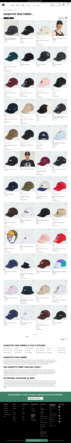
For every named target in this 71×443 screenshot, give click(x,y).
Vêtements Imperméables (17, 348)
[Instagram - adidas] (63, 410)
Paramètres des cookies (11, 440)
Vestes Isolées (49, 352)
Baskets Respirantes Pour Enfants (8, 352)
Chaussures (28, 5)
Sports (34, 5)
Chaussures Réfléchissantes (50, 348)
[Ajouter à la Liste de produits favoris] (17, 22)
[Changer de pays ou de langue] (68, 3)
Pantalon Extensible (61, 350)
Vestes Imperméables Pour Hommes (40, 348)
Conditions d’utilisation (60, 440)
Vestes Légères (28, 350)
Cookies (23, 440)
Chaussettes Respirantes (41, 352)
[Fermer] (26, 440)
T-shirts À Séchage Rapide (61, 348)
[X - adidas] (63, 412)
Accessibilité (53, 440)
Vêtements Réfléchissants (50, 350)
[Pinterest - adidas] (63, 415)
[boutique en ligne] (3, 4)
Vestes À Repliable (28, 352)
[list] (31, 18)
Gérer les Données (19, 440)
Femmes (18, 5)
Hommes (12, 5)
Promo (38, 5)
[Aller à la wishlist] (65, 5)
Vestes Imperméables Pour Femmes (40, 350)
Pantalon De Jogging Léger (29, 348)
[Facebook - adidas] (63, 407)
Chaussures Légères (18, 350)
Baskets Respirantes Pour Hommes (8, 350)
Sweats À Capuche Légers (18, 352)
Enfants (23, 5)
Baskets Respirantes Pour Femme (8, 348)
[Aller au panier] (68, 5)
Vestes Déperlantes (61, 352)
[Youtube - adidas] (63, 421)
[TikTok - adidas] (63, 418)
